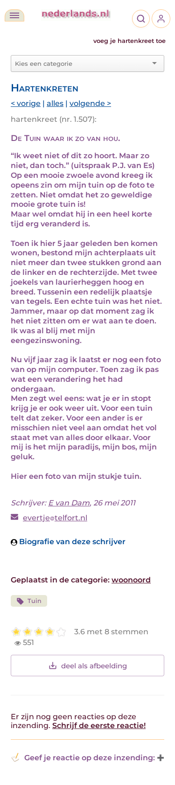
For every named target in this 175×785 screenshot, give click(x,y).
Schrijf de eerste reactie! (99, 725)
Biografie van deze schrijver (71, 541)
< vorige (26, 103)
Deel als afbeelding (94, 665)
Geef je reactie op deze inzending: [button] (89, 757)
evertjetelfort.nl (55, 517)
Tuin (35, 600)
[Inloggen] (161, 18)
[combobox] (82, 63)
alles (55, 103)
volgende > (90, 103)
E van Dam (69, 502)
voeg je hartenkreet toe (129, 40)
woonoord (131, 579)
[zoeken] (141, 19)
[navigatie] (14, 15)
